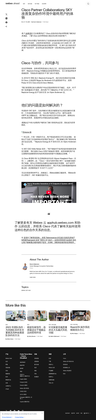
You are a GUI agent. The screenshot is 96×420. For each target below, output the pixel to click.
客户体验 (37, 3)
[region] (22, 415)
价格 (50, 358)
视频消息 (8, 373)
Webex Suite (9, 358)
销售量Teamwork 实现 (30, 240)
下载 (50, 361)
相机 (35, 370)
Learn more (32, 277)
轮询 (7, 376)
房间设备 (36, 358)
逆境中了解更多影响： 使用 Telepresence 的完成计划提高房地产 (49, 238)
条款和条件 (22, 362)
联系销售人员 (66, 367)
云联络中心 (8, 386)
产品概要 (51, 370)
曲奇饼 (21, 368)
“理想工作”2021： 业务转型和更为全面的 (56, 240)
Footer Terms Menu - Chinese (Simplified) (26, 356)
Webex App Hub (26, 290)
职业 (64, 373)
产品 (7, 354)
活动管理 (44, 3)
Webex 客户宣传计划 (68, 361)
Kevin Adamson (37, 22)
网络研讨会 (8, 379)
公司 (64, 354)
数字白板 (36, 364)
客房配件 (36, 376)
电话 (35, 367)
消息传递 (8, 367)
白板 (7, 382)
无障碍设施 (51, 379)
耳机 (35, 373)
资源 (50, 354)
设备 (35, 354)
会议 (7, 361)
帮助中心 (51, 364)
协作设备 (30, 3)
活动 (7, 370)
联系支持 (65, 364)
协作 (24, 3)
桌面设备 (36, 361)
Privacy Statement (7, 417)
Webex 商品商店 (67, 370)
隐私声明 (22, 365)
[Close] (42, 413)
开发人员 (51, 382)
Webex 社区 (52, 367)
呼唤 (7, 364)
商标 (21, 371)
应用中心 (51, 376)
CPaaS (7, 389)
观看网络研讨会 (52, 373)
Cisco (64, 358)
